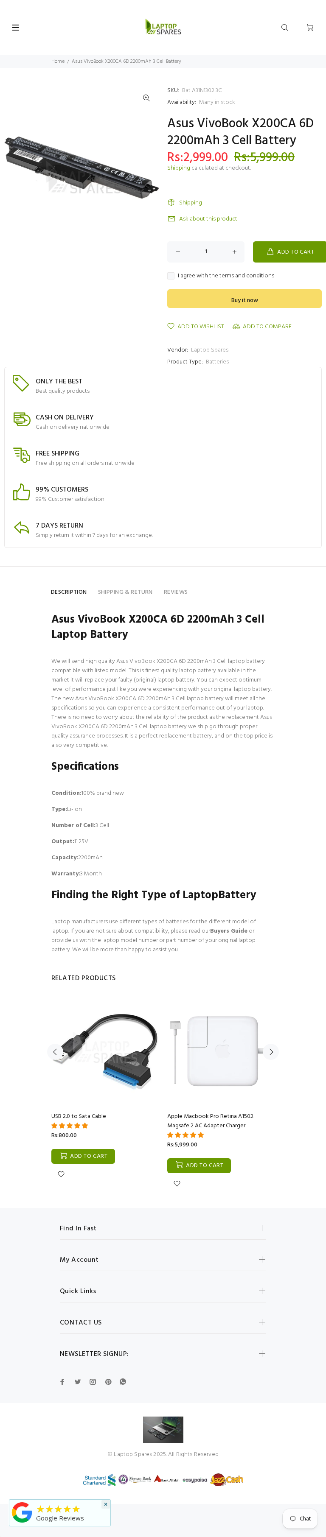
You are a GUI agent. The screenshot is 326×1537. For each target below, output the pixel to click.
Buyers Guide (228, 931)
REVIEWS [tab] (176, 592)
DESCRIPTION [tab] (69, 592)
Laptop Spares (209, 350)
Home (58, 61)
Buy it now (244, 300)
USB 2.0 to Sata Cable (78, 1116)
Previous (55, 1052)
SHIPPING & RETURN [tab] (125, 592)
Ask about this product (208, 219)
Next (271, 1052)
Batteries (217, 362)
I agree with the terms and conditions (226, 276)
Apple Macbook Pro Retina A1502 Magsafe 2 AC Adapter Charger (210, 1121)
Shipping (178, 168)
